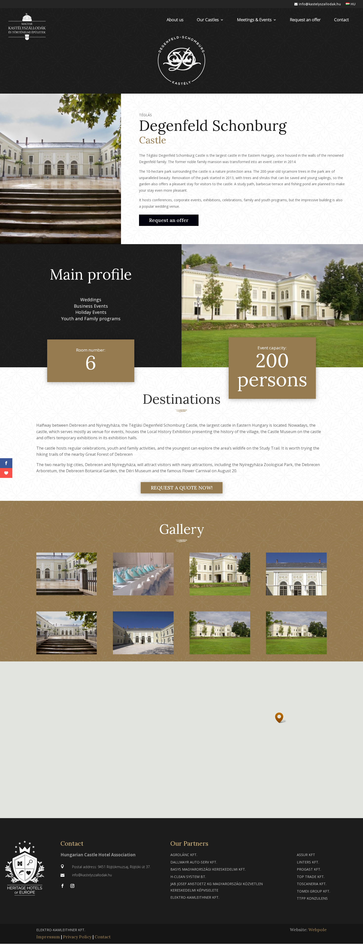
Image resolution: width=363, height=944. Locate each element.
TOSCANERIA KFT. (311, 883)
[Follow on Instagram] (72, 886)
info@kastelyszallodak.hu (319, 4)
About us (175, 20)
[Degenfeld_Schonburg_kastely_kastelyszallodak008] (66, 594)
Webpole (317, 929)
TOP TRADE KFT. (310, 876)
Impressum (48, 937)
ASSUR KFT (306, 854)
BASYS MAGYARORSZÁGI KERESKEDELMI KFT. (208, 869)
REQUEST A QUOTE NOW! (182, 488)
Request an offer (305, 20)
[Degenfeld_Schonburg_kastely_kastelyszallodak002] (219, 653)
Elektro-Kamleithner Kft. (194, 897)
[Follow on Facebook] (62, 886)
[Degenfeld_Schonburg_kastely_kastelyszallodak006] (219, 594)
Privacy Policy (77, 937)
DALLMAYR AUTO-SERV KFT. (193, 862)
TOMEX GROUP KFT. (313, 891)
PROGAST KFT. (309, 869)
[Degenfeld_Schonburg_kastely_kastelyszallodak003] (143, 653)
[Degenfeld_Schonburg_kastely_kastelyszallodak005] (296, 594)
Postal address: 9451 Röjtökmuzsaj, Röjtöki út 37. (111, 866)
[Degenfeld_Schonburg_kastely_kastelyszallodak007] (143, 594)
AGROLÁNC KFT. (183, 854)
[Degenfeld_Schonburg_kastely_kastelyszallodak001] (296, 653)
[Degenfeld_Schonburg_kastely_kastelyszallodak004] (66, 653)
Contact (341, 20)
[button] (280, 717)
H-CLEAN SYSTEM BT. (188, 876)
